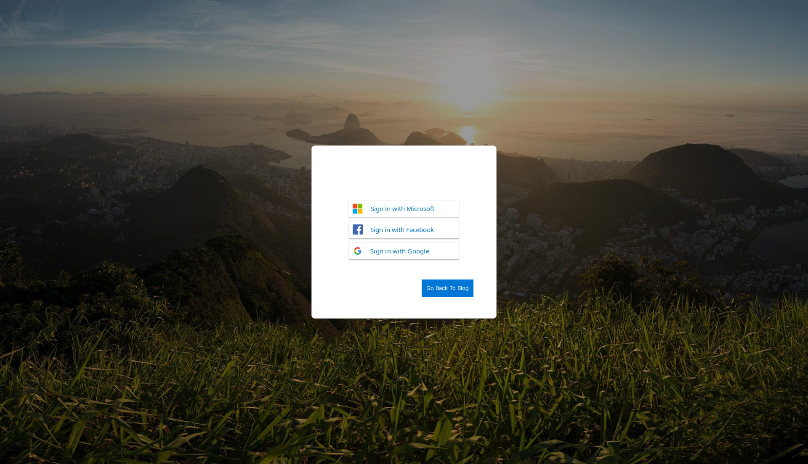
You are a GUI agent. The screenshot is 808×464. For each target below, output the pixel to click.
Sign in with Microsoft (402, 208)
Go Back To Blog (447, 288)
